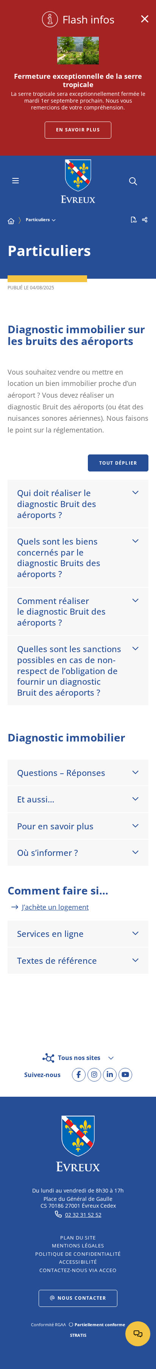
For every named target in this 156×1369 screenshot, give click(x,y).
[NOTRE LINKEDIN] (110, 1075)
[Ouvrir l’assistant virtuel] (137, 1333)
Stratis (78, 1335)
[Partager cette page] (144, 219)
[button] (133, 180)
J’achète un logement (55, 907)
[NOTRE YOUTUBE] (125, 1075)
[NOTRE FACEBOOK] (79, 1075)
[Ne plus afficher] (144, 19)
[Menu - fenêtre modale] (15, 181)
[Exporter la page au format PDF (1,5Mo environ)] (134, 219)
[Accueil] (11, 221)
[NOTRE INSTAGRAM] (94, 1075)
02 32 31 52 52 (83, 1214)
